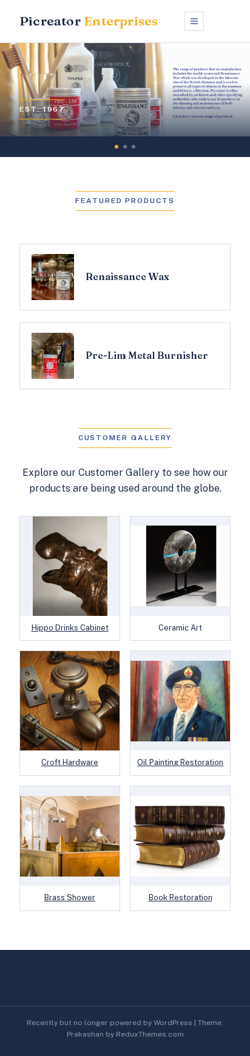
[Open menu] (194, 21)
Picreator (88, 20)
